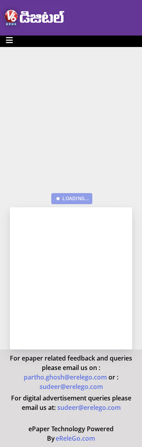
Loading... (73, 198)
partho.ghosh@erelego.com (66, 377)
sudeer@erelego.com (71, 386)
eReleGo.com (75, 438)
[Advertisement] (71, 118)
